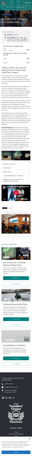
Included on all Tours (9, 164)
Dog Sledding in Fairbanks (14, 345)
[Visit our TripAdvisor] (10, 398)
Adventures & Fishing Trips (16, 434)
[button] (29, 438)
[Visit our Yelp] (13, 398)
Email (10, 208)
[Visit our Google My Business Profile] (6, 398)
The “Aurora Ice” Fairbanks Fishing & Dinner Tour (14, 263)
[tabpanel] (16, 224)
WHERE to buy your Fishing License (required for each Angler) (13, 180)
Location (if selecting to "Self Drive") (13, 175)
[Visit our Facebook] (3, 398)
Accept (16, 452)
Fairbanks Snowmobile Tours (15, 304)
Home (16, 432)
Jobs (16, 436)
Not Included (7, 168)
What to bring (7, 172)
